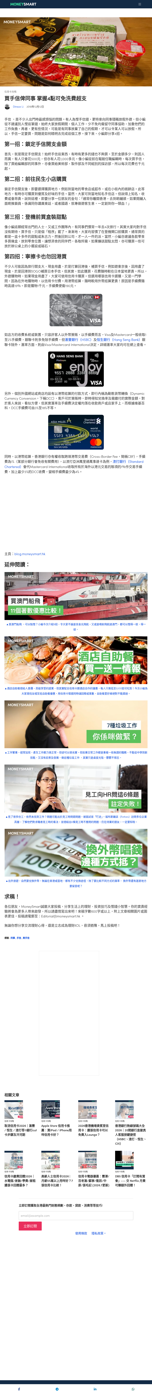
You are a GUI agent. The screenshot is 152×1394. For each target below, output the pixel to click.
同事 (14, 937)
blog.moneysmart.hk (29, 553)
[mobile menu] (140, 4)
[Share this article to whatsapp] (133, 1389)
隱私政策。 (99, 1233)
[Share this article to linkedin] (95, 1389)
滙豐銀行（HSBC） (79, 339)
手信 (20, 937)
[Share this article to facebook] (19, 1389)
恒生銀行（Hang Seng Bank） (119, 339)
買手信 (26, 937)
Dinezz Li (18, 106)
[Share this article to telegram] (57, 1389)
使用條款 (81, 1233)
